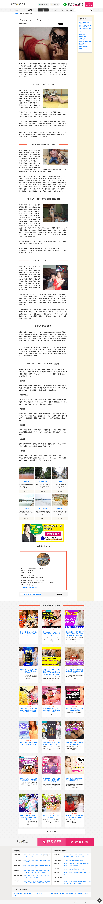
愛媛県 (27, 877)
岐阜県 (36, 865)
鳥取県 (24, 876)
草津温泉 (81, 860)
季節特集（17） (82, 34)
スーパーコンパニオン (18, 893)
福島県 (27, 856)
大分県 (40, 881)
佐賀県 (28, 881)
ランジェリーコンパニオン (49, 893)
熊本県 (36, 881)
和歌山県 (27, 872)
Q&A (55, 10)
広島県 (36, 876)
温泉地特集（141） (83, 36)
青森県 (28, 855)
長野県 (32, 865)
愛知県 (46, 865)
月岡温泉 (65, 865)
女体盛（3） (81, 48)
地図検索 (30, 10)
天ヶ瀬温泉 (69, 883)
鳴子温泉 (65, 855)
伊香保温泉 (66, 860)
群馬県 (32, 860)
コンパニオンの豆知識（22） (84, 33)
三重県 (33, 867)
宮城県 (36, 855)
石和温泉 (65, 863)
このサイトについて (44, 4)
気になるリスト (56, 4)
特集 (43, 10)
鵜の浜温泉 (76, 865)
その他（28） (81, 44)
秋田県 (45, 855)
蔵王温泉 (72, 856)
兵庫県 (44, 870)
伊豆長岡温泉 (71, 869)
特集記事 (16, 13)
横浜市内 (27, 861)
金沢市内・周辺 (34, 872)
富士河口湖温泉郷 (72, 863)
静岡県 (29, 867)
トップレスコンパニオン (59, 893)
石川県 (28, 870)
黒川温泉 (74, 883)
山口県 (40, 876)
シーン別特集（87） (83, 43)
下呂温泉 (70, 865)
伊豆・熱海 (41, 865)
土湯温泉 (82, 856)
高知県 (31, 877)
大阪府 (40, 870)
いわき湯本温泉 (81, 855)
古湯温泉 (80, 881)
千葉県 (40, 860)
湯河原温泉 (77, 869)
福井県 (32, 870)
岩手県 (32, 855)
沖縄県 (27, 882)
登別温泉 (77, 856)
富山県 (24, 870)
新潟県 (24, 865)
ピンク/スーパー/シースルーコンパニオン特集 (31, 594)
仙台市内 (41, 855)
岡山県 (32, 876)
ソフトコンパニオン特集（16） (85, 28)
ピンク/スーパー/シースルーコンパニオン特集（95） (85, 26)
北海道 (24, 855)
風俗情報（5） (82, 50)
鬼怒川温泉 (72, 860)
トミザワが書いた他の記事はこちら (29, 587)
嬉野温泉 (70, 881)
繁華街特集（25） (82, 38)
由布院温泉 (85, 881)
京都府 (36, 870)
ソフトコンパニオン (70, 893)
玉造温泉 (75, 878)
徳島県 (44, 876)
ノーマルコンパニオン (79, 893)
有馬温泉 (70, 872)
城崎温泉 (65, 872)
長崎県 (32, 881)
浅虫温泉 (75, 855)
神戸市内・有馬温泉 (42, 872)
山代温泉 (81, 872)
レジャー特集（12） (83, 39)
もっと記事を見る (51, 832)
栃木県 (28, 860)
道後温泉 (85, 878)
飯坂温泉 (70, 855)
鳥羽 (37, 867)
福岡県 (24, 881)
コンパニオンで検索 (67, 10)
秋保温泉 (68, 856)
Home (12, 13)
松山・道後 (36, 877)
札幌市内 (31, 856)
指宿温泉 (75, 881)
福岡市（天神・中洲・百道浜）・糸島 (37, 882)
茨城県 (24, 860)
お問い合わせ (89, 5)
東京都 (44, 860)
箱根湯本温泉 (79, 863)
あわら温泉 (76, 872)
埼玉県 (36, 860)
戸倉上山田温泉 (86, 863)
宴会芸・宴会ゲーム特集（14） (85, 41)
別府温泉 (65, 881)
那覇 (46, 882)
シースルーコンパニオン (37, 893)
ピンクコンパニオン (27, 893)
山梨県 (28, 865)
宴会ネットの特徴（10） (84, 46)
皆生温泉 (65, 878)
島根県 (28, 876)
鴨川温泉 (77, 860)
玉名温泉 (79, 883)
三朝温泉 (70, 878)
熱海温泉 (65, 869)
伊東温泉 (82, 869)
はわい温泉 (80, 878)
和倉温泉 (85, 872)
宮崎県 (44, 881)
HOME (16, 10)
